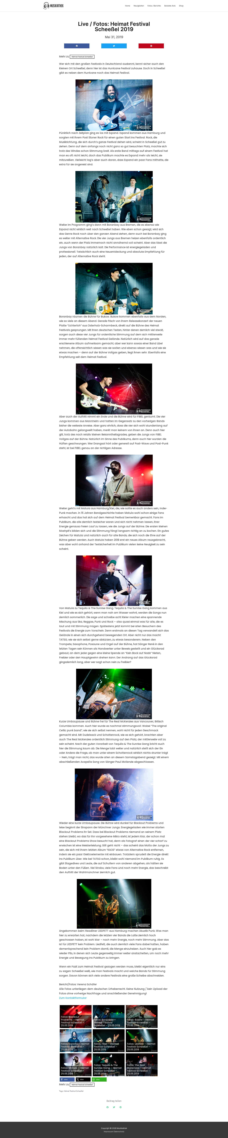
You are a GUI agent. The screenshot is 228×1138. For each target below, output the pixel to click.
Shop (181, 6)
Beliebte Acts (170, 6)
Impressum (108, 1131)
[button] (76, 45)
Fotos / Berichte (154, 6)
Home (127, 6)
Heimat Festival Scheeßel (82, 57)
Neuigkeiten (139, 6)
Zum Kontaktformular (73, 998)
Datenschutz (119, 1131)
